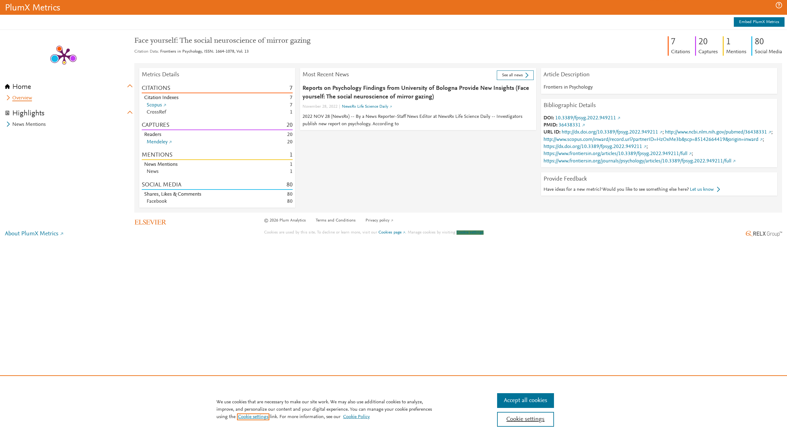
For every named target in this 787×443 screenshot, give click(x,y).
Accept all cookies (525, 400)
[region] (393, 409)
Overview (22, 98)
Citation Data (146, 52)
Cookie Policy (356, 416)
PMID (550, 125)
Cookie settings (470, 232)
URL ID (551, 132)
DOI (548, 118)
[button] (779, 5)
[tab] (69, 85)
